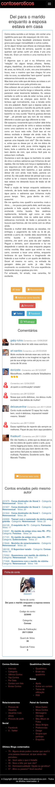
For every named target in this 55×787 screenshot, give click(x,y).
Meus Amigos (42, 724)
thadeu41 (15, 436)
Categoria (12, 671)
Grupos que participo (41, 735)
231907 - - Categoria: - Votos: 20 (27, 508)
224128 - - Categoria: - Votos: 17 (27, 526)
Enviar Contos (14, 686)
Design (39, 730)
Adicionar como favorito (28, 297)
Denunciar (28, 305)
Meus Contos (42, 709)
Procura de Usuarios (13, 708)
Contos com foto (15, 683)
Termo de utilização (40, 691)
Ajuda (38, 683)
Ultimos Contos (15, 674)
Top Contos (13, 677)
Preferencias (41, 727)
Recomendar (36, 289)
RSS (38, 695)
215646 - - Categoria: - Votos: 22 (26, 544)
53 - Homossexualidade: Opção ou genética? (29, 765)
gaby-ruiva (16, 340)
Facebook (35, 313)
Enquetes (40, 739)
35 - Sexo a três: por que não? (22, 762)
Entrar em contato (44, 686)
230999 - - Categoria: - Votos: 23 (27, 520)
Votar (17, 289)
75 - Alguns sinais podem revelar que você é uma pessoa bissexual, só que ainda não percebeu (29, 754)
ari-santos (16, 350)
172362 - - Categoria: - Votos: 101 (25, 556)
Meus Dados (41, 706)
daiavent (28, 593)
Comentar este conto (28, 476)
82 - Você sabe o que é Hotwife (22, 760)
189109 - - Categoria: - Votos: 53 (27, 550)
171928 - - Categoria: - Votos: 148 (25, 562)
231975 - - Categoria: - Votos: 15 (27, 502)
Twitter (19, 313)
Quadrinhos (41, 668)
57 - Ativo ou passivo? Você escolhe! (25, 768)
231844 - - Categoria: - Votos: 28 (27, 514)
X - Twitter (13, 730)
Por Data (12, 680)
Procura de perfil (16, 718)
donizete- (15, 370)
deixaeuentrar (18, 406)
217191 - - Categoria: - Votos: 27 (27, 538)
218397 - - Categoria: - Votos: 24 (27, 532)
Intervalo (12, 668)
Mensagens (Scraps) (41, 714)
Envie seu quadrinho (40, 673)
